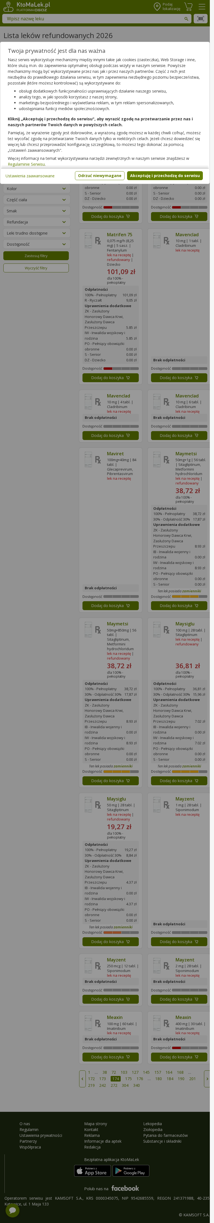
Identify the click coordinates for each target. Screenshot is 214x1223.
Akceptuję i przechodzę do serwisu (165, 175)
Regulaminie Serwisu (26, 164)
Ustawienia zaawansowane (30, 175)
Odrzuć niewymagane (99, 175)
